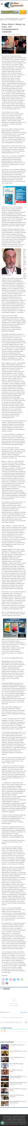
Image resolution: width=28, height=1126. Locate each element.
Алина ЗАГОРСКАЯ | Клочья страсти (18, 1051)
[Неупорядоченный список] (11, 1022)
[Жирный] (2, 1022)
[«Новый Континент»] (14, 5)
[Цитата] (13, 1022)
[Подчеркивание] (5, 1022)
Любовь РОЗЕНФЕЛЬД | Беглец (17, 1057)
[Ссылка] (17, 1022)
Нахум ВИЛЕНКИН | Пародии (16, 1063)
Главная (2, 18)
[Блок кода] (15, 1022)
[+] (20, 1022)
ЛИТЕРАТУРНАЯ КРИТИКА (11, 18)
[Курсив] (3, 1022)
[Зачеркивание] (7, 1022)
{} (18, 1022)
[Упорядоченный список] (9, 1022)
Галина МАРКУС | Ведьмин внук (17, 1044)
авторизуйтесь (24, 1012)
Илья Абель (6, 988)
